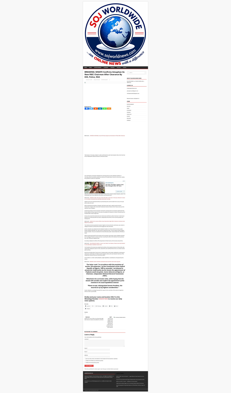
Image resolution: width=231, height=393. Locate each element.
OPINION (112, 67)
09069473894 (103, 299)
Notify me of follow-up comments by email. (94, 360)
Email (86, 351)
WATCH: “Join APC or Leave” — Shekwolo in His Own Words (126, 381)
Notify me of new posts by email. (92, 362)
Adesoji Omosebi (97, 79)
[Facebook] (87, 109)
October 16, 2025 (89, 79)
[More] (109, 109)
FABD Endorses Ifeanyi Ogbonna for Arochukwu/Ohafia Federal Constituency (130, 383)
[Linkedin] (100, 109)
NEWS (90, 67)
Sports (124, 67)
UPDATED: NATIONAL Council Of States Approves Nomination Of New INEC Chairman (107, 135)
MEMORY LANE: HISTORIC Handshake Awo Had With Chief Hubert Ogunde (105, 261)
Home (85, 67)
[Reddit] (96, 109)
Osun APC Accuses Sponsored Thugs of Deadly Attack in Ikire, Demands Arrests (130, 379)
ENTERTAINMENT (97, 67)
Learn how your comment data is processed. (109, 369)
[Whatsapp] (104, 109)
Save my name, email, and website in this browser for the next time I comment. (102, 358)
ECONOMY (106, 67)
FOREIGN (128, 120)
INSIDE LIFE (129, 114)
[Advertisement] (105, 146)
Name (86, 348)
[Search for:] (137, 73)
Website (86, 355)
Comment (86, 339)
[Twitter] (91, 109)
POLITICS (119, 67)
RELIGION (129, 118)
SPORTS (128, 116)
